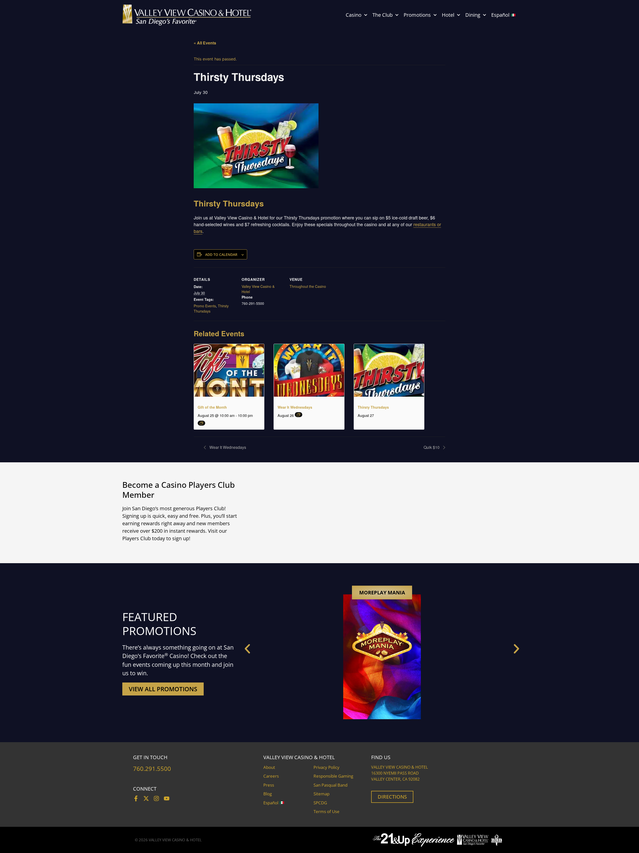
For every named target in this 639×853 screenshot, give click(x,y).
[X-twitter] (146, 798)
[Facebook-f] (136, 798)
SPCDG (320, 803)
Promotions (417, 14)
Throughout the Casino (308, 286)
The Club (382, 14)
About (269, 767)
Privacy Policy (326, 767)
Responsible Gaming (333, 776)
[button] (247, 649)
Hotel (448, 14)
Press (268, 785)
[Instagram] (156, 798)
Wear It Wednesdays (295, 407)
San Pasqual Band (330, 785)
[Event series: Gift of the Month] (201, 423)
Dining (472, 14)
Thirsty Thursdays (373, 407)
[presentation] (229, 370)
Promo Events (205, 305)
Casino (353, 14)
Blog (267, 794)
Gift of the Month (212, 407)
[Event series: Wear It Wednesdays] (298, 414)
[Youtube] (166, 798)
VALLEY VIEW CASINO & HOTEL (175, 839)
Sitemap (321, 794)
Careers (271, 776)
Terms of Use (326, 811)
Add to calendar (221, 254)
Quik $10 (432, 447)
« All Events (205, 43)
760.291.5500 (152, 768)
